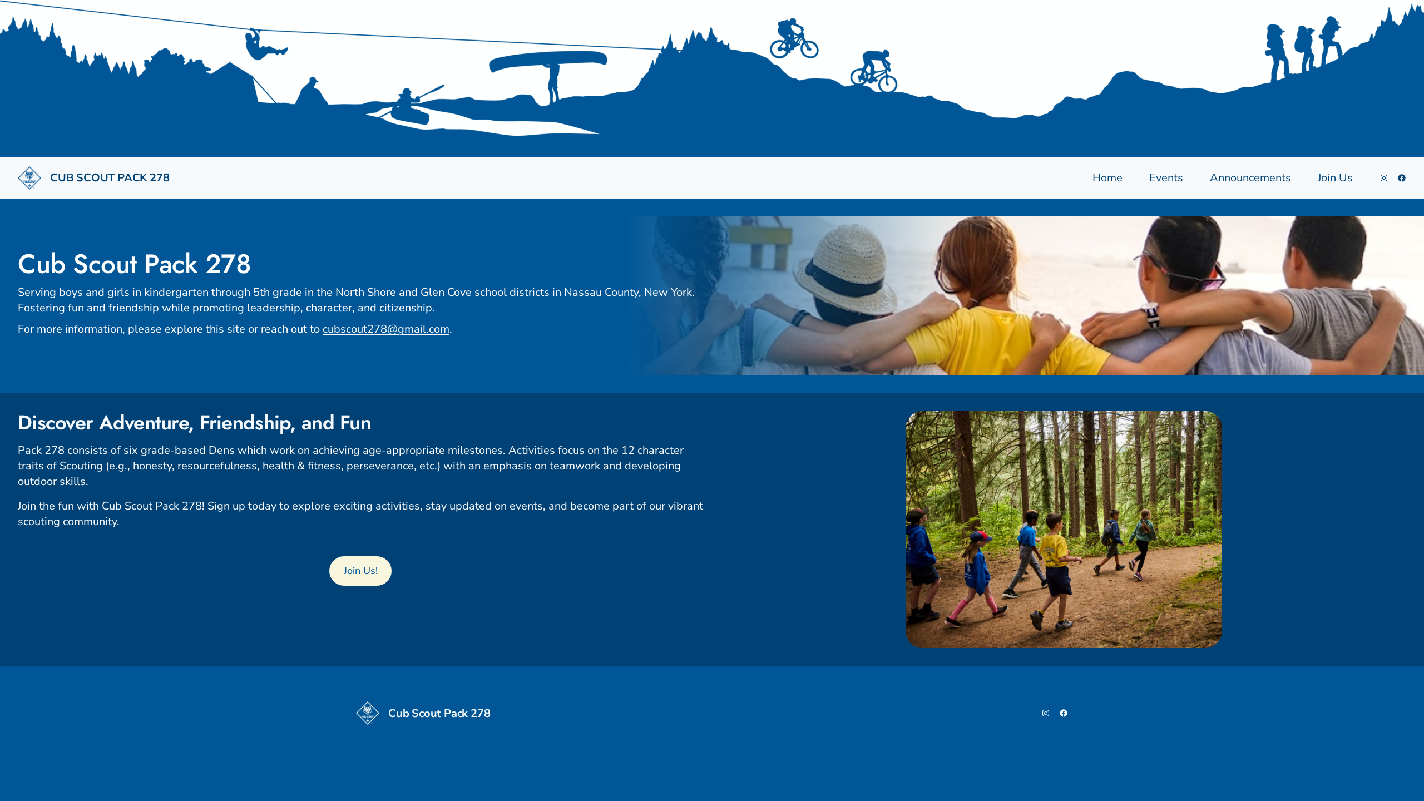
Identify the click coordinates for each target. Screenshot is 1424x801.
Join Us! (361, 570)
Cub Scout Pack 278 (109, 177)
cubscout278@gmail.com (386, 329)
